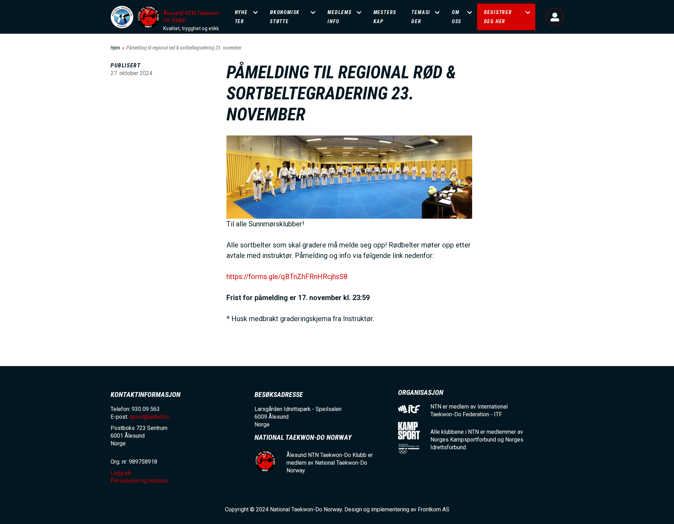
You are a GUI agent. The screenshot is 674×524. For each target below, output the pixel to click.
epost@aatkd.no (149, 416)
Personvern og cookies (139, 480)
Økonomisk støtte (285, 16)
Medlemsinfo (340, 16)
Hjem (115, 48)
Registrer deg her (498, 16)
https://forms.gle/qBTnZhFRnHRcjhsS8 (287, 276)
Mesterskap (385, 16)
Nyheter (241, 16)
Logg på (554, 17)
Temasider (420, 16)
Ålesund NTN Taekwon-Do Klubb (192, 17)
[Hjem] (122, 17)
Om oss (456, 16)
